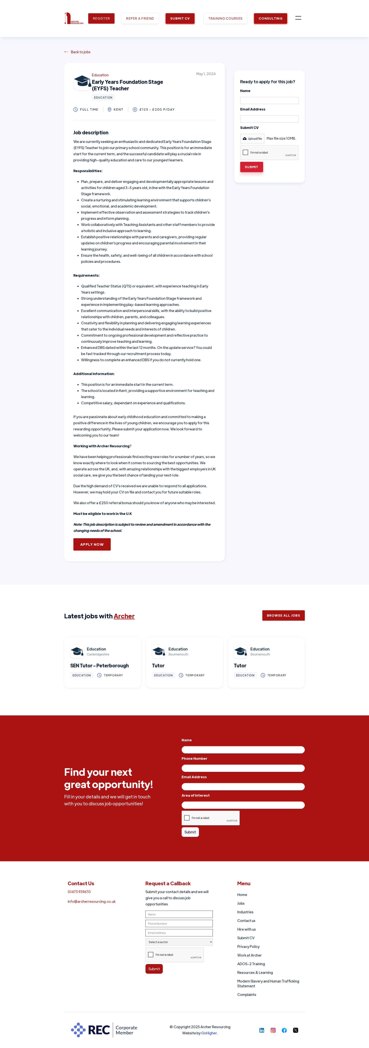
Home (242, 894)
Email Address (252, 109)
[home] (74, 18)
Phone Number (194, 758)
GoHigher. (209, 1033)
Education (100, 75)
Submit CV (249, 127)
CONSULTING (271, 18)
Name (245, 90)
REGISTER (101, 18)
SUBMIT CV (180, 18)
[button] (298, 18)
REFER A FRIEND (140, 18)
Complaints (246, 994)
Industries (245, 912)
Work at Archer (249, 955)
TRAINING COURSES (225, 18)
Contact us (246, 920)
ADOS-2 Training (251, 964)
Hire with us (246, 929)
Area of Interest (196, 795)
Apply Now (92, 544)
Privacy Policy (248, 946)
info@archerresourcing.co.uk (92, 901)
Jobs (241, 903)
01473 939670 (79, 891)
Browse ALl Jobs (283, 615)
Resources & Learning (255, 972)
